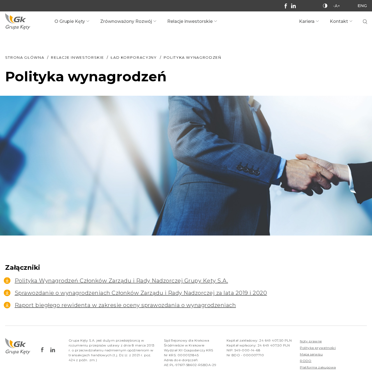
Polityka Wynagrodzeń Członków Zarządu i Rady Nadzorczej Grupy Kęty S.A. (121, 280)
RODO (306, 361)
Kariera (307, 21)
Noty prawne (311, 341)
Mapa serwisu (311, 354)
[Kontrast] (325, 6)
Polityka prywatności (318, 348)
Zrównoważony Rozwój (126, 21)
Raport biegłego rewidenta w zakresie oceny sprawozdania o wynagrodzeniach (125, 305)
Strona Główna (24, 57)
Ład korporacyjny (134, 57)
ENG (362, 5)
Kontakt (339, 21)
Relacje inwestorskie (190, 21)
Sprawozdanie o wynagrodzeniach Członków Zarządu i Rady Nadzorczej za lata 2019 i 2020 (141, 293)
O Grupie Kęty (69, 21)
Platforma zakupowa (318, 367)
